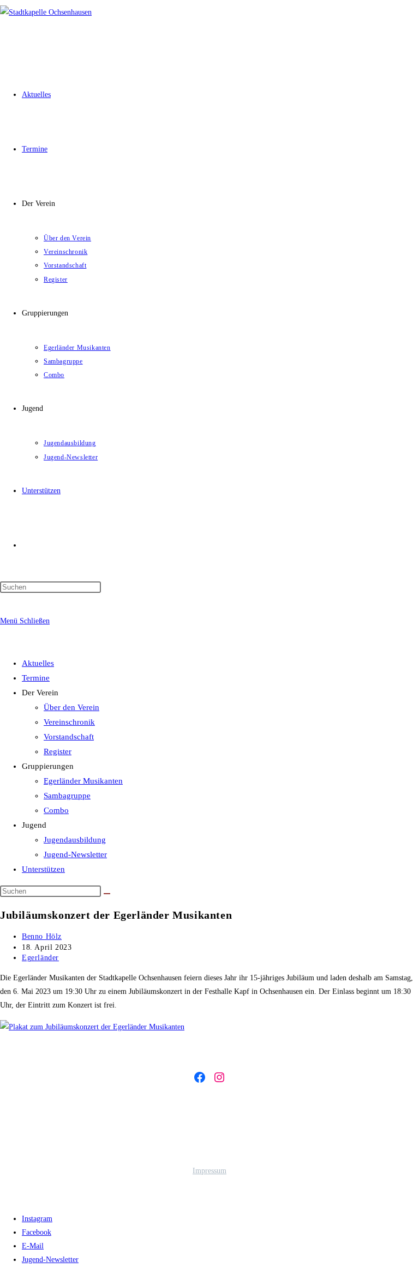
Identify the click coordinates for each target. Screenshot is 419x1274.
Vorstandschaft (69, 736)
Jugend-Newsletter (75, 854)
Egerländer (40, 958)
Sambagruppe (67, 795)
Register (57, 751)
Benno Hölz (42, 936)
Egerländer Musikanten (83, 780)
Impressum (209, 1171)
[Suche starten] (107, 894)
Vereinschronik (69, 722)
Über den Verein (71, 707)
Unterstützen (43, 869)
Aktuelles (38, 663)
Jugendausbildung (75, 839)
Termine (36, 678)
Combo (56, 810)
